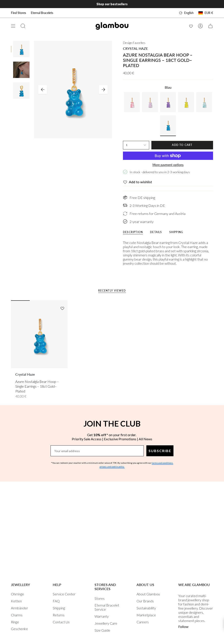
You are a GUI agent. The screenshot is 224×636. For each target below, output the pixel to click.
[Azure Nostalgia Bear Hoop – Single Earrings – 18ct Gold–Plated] (39, 334)
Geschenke (19, 629)
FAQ (56, 601)
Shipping (59, 608)
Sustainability (146, 608)
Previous (42, 89)
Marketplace (146, 615)
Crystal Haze (135, 48)
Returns (59, 615)
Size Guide (102, 630)
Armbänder (19, 608)
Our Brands (145, 601)
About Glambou (148, 594)
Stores (99, 598)
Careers (142, 622)
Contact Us (61, 622)
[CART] (210, 26)
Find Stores (18, 13)
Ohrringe (17, 594)
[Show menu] (13, 26)
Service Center (64, 594)
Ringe (15, 622)
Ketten (16, 601)
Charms (17, 615)
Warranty (101, 616)
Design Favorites (134, 43)
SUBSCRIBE (160, 451)
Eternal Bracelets (42, 13)
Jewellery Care (105, 623)
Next (103, 89)
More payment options (168, 165)
